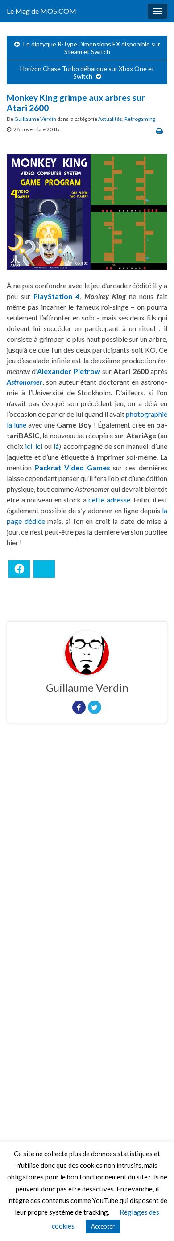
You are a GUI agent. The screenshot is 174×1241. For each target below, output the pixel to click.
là (56, 446)
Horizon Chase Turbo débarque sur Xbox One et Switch (87, 72)
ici (28, 446)
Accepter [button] (103, 1226)
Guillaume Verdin (35, 119)
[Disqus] (87, 852)
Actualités (110, 119)
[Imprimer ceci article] (159, 130)
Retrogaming (139, 119)
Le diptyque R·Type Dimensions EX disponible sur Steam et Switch (91, 47)
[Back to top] (154, 1221)
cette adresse (109, 499)
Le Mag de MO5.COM (41, 11)
